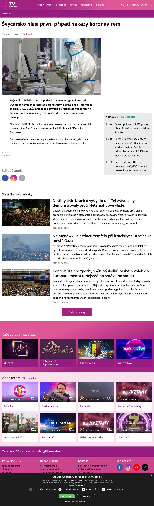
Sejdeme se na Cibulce (51, 472)
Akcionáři (6, 472)
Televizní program (11, 465)
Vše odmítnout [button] (86, 496)
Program (61, 4)
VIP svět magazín (48, 465)
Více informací (80, 485)
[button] (77, 501)
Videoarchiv (8, 469)
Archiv (49, 4)
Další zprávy (77, 312)
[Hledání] (122, 4)
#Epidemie (27, 34)
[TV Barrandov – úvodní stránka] (10, 5)
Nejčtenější (128, 116)
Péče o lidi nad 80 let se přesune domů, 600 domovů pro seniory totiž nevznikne (131, 166)
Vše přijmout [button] (66, 496)
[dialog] (77, 489)
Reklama (99, 4)
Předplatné (86, 4)
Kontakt (83, 461)
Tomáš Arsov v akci (49, 469)
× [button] (151, 476)
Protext (73, 4)
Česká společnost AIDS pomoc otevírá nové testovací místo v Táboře (132, 128)
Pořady (40, 4)
